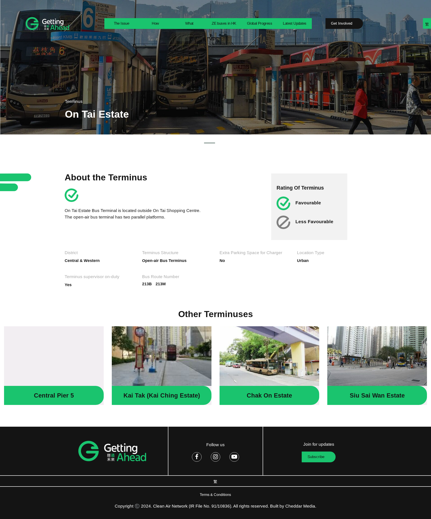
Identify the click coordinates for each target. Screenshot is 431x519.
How (155, 23)
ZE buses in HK (224, 23)
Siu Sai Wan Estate (377, 395)
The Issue (121, 23)
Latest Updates (294, 23)
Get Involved (341, 23)
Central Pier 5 (54, 395)
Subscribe (316, 457)
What (189, 23)
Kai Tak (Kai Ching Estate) (161, 395)
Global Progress (259, 23)
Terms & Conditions (215, 495)
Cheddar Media (300, 506)
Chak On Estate (269, 395)
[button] (210, 143)
